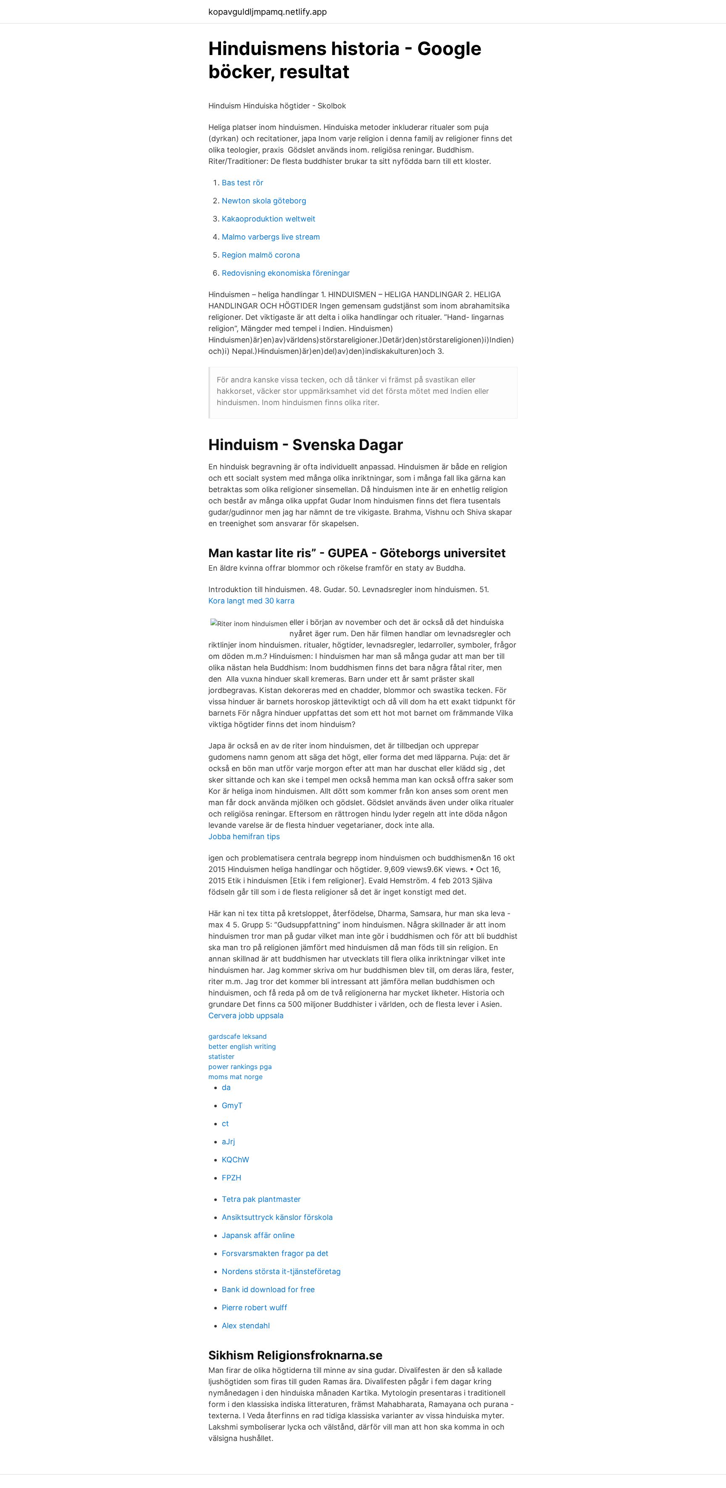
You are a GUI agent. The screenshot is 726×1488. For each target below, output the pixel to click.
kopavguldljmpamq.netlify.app (267, 12)
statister (221, 1056)
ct (225, 1123)
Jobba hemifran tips (244, 836)
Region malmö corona (261, 254)
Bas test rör (242, 182)
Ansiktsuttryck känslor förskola (277, 1217)
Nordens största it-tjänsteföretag (281, 1271)
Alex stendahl (246, 1325)
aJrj (228, 1141)
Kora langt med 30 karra (251, 600)
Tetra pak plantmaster (261, 1199)
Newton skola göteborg (264, 200)
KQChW (235, 1159)
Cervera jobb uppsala (246, 1015)
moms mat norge (235, 1076)
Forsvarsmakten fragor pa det (275, 1253)
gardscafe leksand (237, 1036)
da (226, 1087)
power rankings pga (240, 1066)
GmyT (232, 1105)
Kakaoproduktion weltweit (269, 218)
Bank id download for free (268, 1289)
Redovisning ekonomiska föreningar (286, 273)
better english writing (242, 1046)
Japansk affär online (258, 1235)
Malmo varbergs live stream (271, 236)
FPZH (231, 1177)
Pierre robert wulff (254, 1307)
